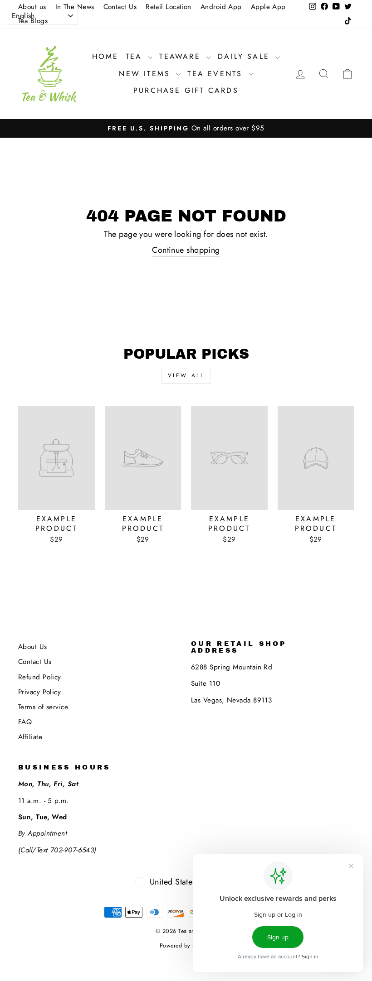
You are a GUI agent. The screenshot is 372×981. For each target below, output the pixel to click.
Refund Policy (39, 677)
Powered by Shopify (186, 946)
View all (186, 375)
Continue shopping (186, 250)
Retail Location (168, 7)
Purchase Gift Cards (186, 90)
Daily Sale (245, 56)
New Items (146, 73)
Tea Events (216, 73)
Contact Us (120, 7)
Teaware (181, 56)
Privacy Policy (39, 692)
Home (105, 56)
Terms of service (43, 707)
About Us (32, 647)
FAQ (25, 722)
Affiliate (30, 737)
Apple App (268, 7)
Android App (221, 7)
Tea (136, 56)
